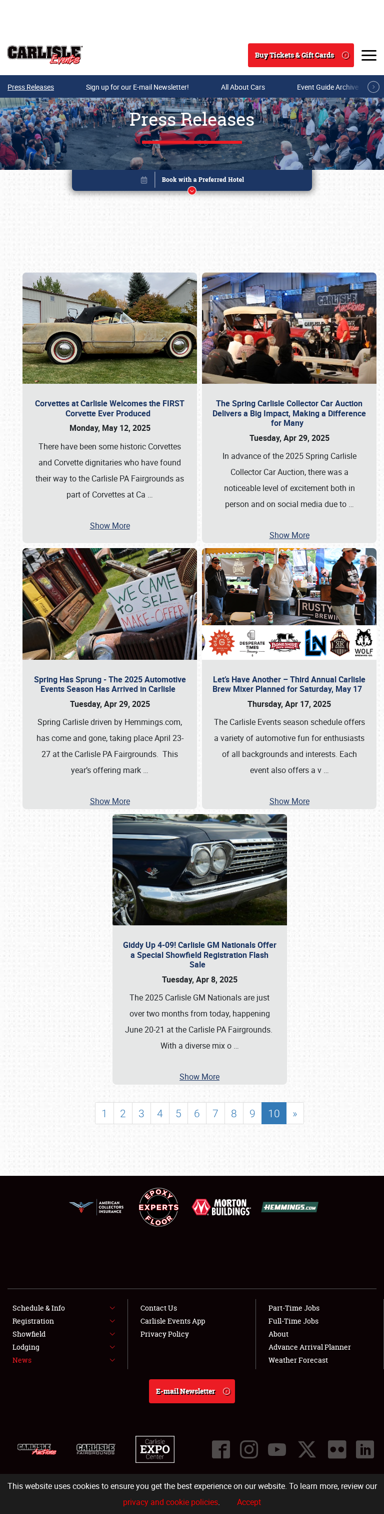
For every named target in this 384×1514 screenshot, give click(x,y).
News (22, 1360)
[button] (192, 182)
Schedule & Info (38, 1308)
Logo (45, 55)
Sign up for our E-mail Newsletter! (137, 87)
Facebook (221, 1449)
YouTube (277, 1449)
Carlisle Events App (172, 1321)
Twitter (307, 1449)
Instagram (249, 1449)
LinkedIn (365, 1449)
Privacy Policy (164, 1334)
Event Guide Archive (327, 87)
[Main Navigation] (369, 55)
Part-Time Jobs (294, 1308)
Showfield (29, 1334)
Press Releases (31, 87)
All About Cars (243, 87)
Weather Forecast (298, 1360)
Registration (33, 1321)
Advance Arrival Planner (309, 1347)
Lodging (26, 1347)
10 (274, 1113)
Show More (110, 525)
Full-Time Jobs (293, 1321)
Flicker (337, 1449)
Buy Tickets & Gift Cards (294, 55)
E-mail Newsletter (185, 1391)
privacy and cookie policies (170, 1501)
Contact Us (158, 1308)
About (278, 1334)
